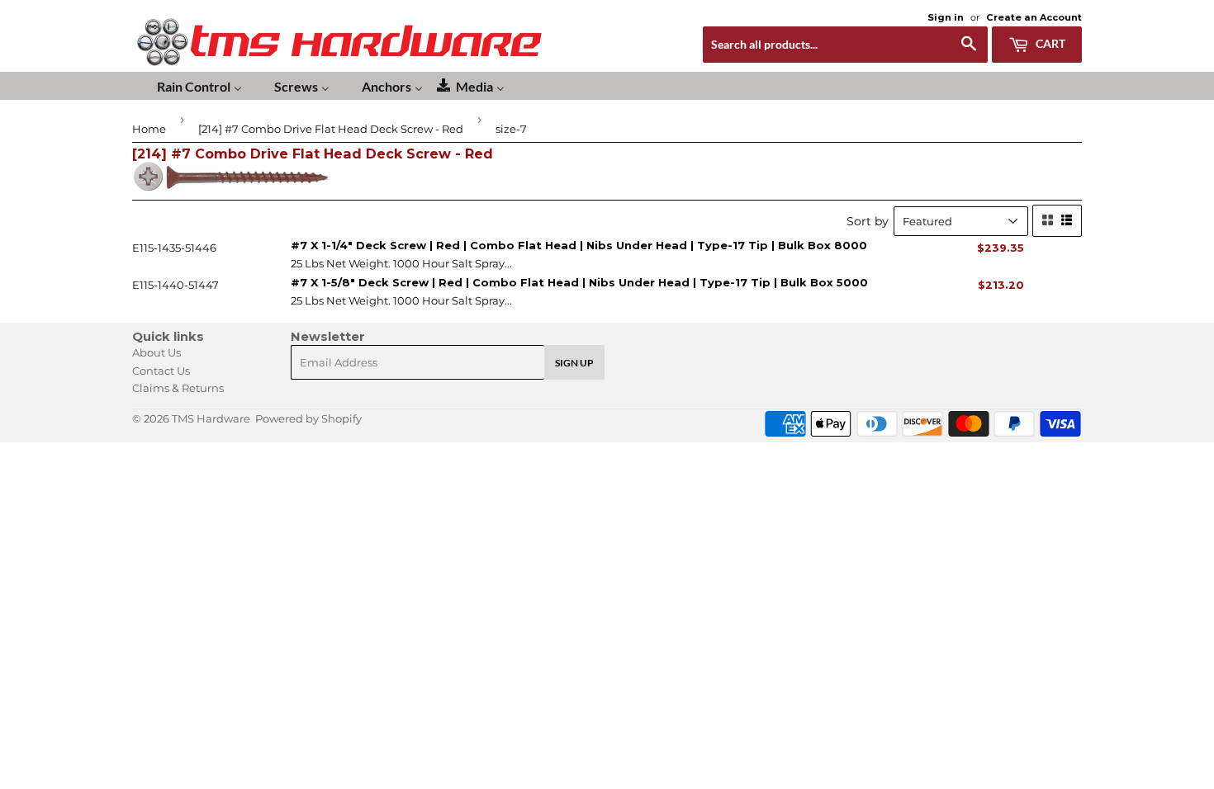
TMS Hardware (211, 418)
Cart (1049, 43)
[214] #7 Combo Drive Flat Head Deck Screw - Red (330, 128)
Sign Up (574, 363)
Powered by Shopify (308, 418)
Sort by (867, 221)
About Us (156, 352)
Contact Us (161, 370)
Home (149, 128)
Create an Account (1034, 17)
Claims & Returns (178, 387)
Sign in (945, 17)
